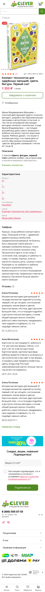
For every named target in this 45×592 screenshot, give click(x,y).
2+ (3, 192)
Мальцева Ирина (11, 218)
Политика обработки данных (36, 572)
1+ (3, 186)
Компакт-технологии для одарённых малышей (22, 211)
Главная (6, 17)
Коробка (6, 204)
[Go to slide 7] (12, 69)
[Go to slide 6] (10, 69)
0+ (3, 180)
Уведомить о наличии (22, 95)
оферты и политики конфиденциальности (23, 478)
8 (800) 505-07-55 (12, 511)
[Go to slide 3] (5, 69)
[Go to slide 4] (7, 69)
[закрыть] (42, 572)
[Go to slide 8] (14, 69)
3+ (3, 198)
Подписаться (22, 487)
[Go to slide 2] (3, 69)
